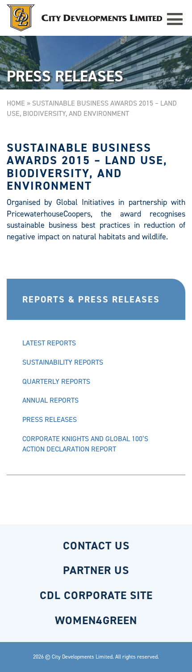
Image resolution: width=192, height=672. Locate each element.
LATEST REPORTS (49, 343)
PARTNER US (96, 570)
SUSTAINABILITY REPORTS (62, 362)
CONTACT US (96, 545)
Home (16, 103)
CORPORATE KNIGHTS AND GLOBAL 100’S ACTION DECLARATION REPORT (85, 444)
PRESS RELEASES (49, 419)
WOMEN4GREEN (96, 620)
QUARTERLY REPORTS (56, 381)
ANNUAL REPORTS (50, 400)
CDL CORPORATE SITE (96, 595)
